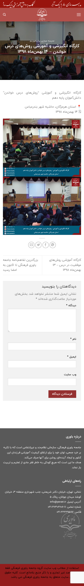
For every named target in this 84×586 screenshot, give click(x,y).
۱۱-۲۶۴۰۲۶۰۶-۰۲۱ (57, 507)
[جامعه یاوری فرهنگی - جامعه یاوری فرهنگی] (42, 14)
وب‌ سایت (70, 375)
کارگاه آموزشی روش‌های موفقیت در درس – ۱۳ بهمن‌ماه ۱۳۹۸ (65, 265)
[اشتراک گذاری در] (45, 245)
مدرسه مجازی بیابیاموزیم (42, 40)
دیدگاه (71, 306)
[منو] (78, 14)
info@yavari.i (57, 502)
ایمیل (71, 357)
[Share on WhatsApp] (52, 245)
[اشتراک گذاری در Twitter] (38, 245)
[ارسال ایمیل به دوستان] (31, 245)
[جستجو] (4, 14)
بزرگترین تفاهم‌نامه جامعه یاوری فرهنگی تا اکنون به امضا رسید (20, 265)
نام (73, 339)
